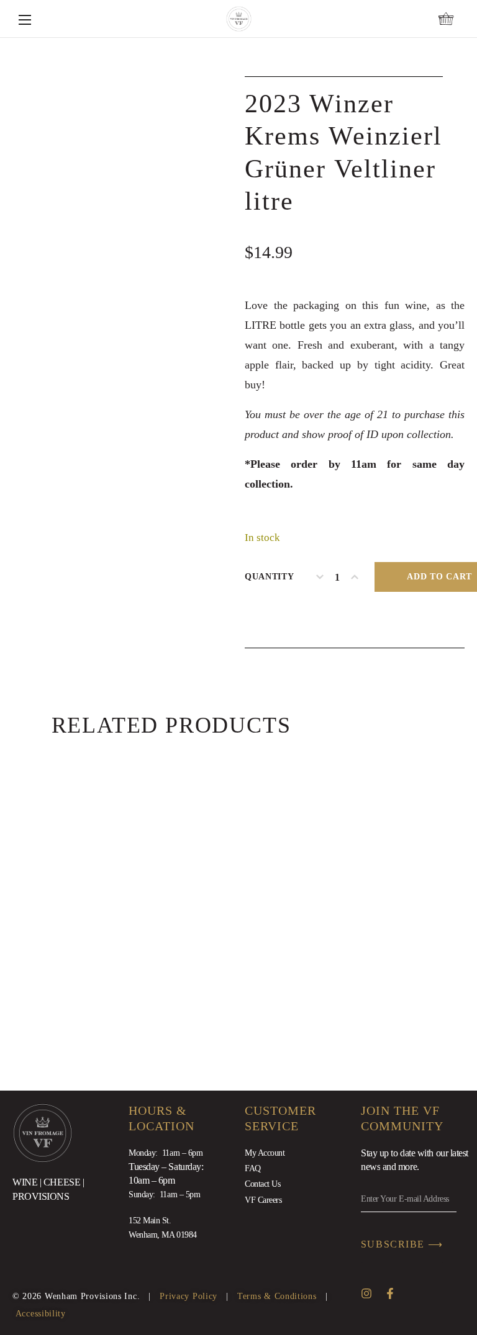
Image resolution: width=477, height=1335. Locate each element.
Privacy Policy (188, 1296)
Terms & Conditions (277, 1296)
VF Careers (263, 1200)
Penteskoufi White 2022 (347, 938)
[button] (446, 18)
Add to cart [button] (272, 882)
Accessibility (41, 1313)
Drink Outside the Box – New (241, 938)
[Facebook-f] (390, 1293)
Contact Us (263, 1184)
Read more (167, 882)
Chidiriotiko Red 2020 (135, 938)
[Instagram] (366, 1293)
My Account (265, 1153)
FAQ (253, 1168)
